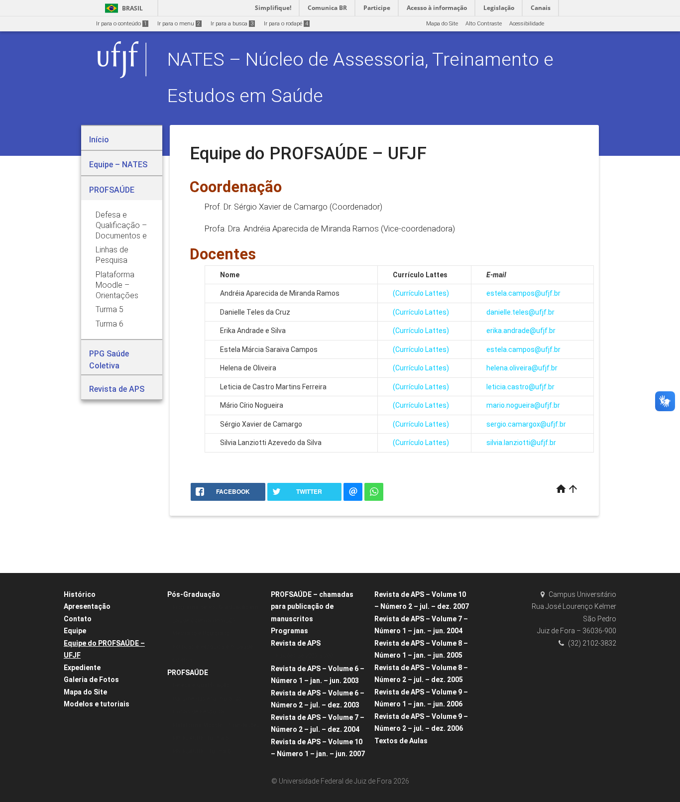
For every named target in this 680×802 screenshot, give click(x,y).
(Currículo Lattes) (421, 293)
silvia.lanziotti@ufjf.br (521, 443)
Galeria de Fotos (91, 680)
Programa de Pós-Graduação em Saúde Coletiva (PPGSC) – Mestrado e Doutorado (215, 620)
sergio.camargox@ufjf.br (526, 424)
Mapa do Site (442, 23)
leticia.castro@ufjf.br (520, 387)
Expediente (82, 668)
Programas (289, 631)
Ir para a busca (232, 23)
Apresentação (87, 606)
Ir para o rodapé (286, 23)
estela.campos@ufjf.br (523, 293)
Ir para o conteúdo (121, 23)
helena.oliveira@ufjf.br (522, 368)
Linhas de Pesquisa (198, 711)
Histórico (80, 594)
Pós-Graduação (193, 594)
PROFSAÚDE (187, 673)
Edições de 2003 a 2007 (306, 656)
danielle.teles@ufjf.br (520, 312)
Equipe (75, 631)
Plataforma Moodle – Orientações (215, 725)
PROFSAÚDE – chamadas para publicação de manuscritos (312, 606)
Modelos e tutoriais (96, 704)
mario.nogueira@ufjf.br (523, 405)
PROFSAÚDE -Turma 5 (200, 738)
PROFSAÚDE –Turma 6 (201, 751)
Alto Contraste (483, 23)
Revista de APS (296, 643)
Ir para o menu (178, 23)
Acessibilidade (526, 23)
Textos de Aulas (401, 741)
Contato (78, 619)
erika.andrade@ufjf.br (521, 331)
